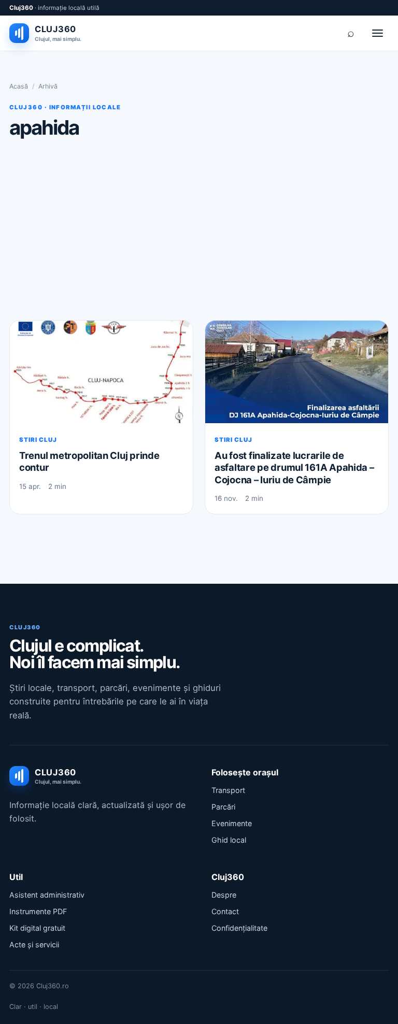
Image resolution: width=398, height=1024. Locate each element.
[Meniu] (377, 33)
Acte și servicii (34, 944)
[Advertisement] (199, 228)
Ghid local (228, 839)
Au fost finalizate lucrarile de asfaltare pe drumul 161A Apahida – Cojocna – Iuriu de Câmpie (294, 467)
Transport (228, 790)
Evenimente (231, 823)
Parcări (223, 806)
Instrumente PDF (38, 911)
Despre (223, 894)
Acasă (18, 86)
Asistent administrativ (46, 894)
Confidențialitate (239, 928)
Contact (225, 911)
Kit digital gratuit (37, 928)
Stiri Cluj (38, 439)
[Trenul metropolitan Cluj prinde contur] (101, 372)
